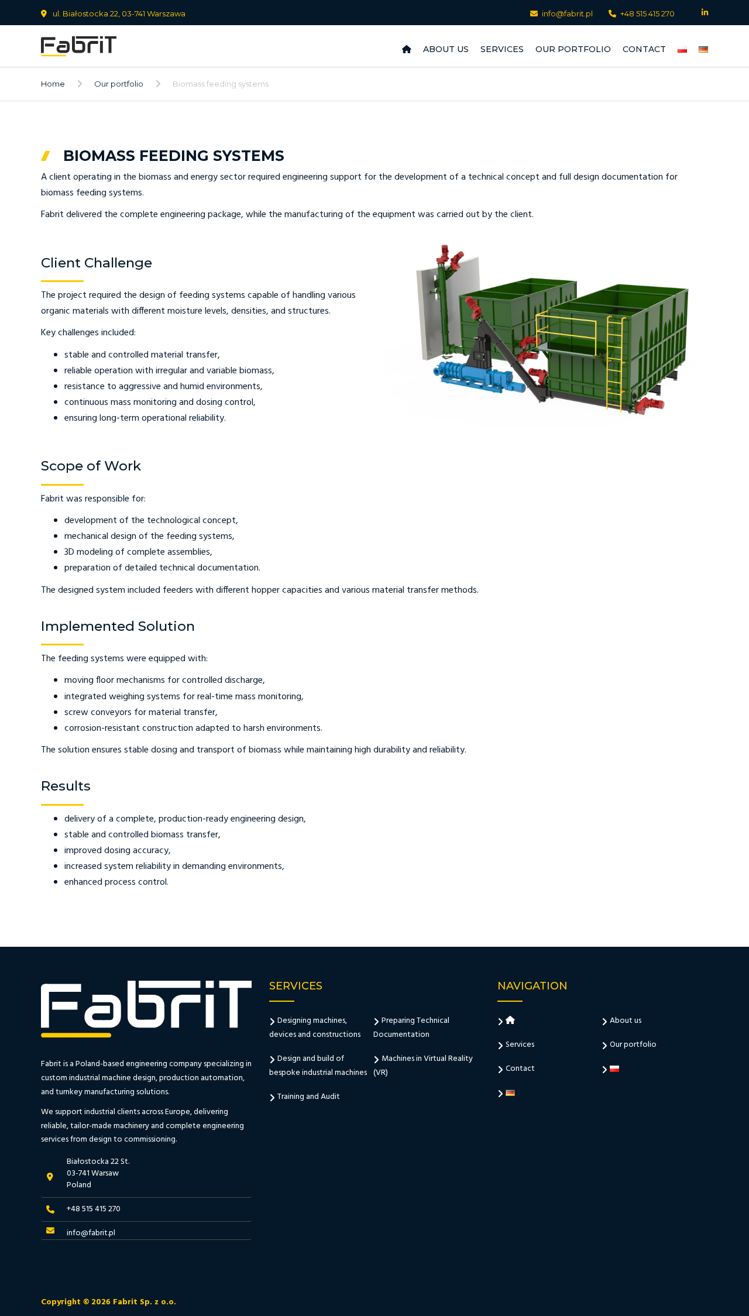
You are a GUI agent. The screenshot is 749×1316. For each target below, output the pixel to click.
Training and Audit (308, 1097)
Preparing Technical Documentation (411, 1028)
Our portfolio (573, 49)
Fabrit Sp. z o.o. (144, 1302)
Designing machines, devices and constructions (314, 1028)
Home (53, 83)
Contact (644, 49)
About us (446, 49)
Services (502, 49)
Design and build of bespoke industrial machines (318, 1066)
